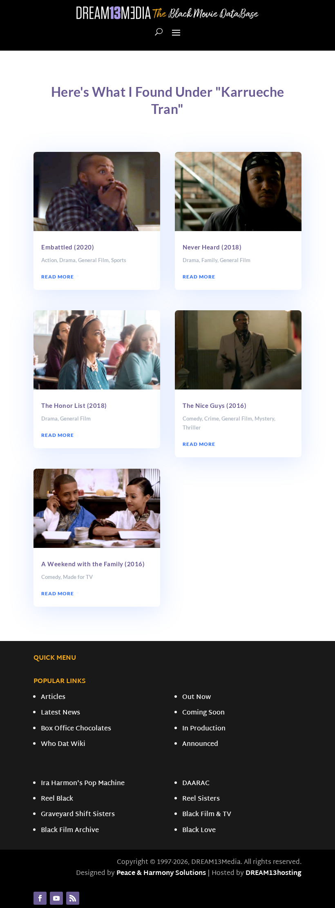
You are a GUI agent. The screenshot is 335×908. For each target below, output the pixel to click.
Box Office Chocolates (76, 729)
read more (57, 277)
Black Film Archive (70, 831)
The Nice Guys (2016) (214, 405)
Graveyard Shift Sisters (78, 815)
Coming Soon (203, 713)
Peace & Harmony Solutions (161, 873)
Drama (67, 260)
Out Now (196, 697)
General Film (93, 260)
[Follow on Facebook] (40, 898)
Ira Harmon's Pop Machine (83, 784)
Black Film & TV (206, 815)
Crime (211, 418)
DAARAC (196, 784)
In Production (204, 729)
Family (209, 260)
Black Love (199, 831)
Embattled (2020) (67, 247)
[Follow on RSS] (72, 898)
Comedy (50, 577)
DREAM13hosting (274, 873)
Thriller (192, 427)
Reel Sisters (201, 799)
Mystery (264, 418)
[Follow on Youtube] (56, 898)
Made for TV (78, 577)
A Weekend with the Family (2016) (93, 564)
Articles (53, 697)
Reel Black (57, 799)
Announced (200, 744)
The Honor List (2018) (74, 405)
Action (49, 260)
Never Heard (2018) (212, 247)
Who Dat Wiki (63, 744)
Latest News (60, 713)
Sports (118, 260)
